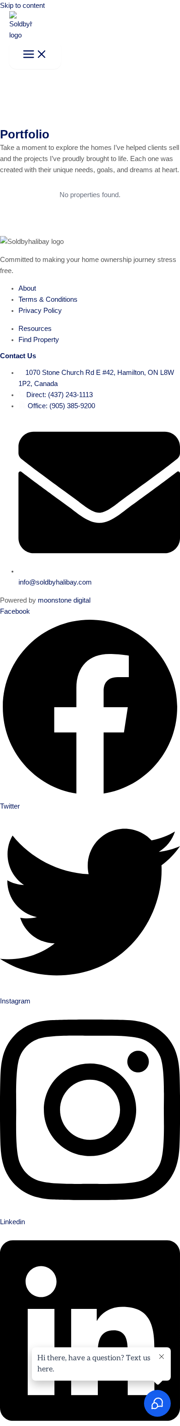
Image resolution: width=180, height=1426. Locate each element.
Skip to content (22, 5)
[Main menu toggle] (35, 55)
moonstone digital (64, 600)
